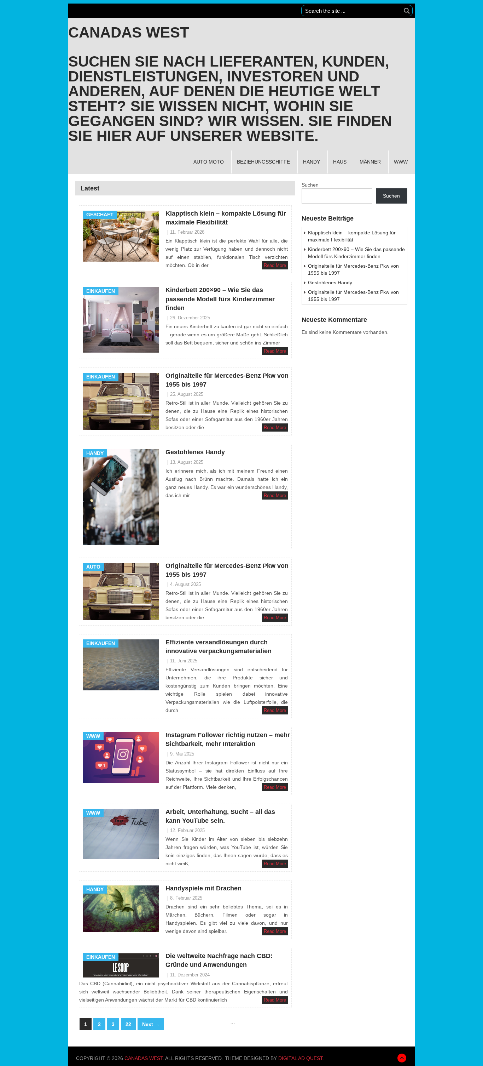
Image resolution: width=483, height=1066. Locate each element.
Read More (275, 265)
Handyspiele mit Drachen (203, 888)
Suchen (310, 185)
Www (401, 162)
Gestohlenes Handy (195, 452)
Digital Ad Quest (300, 1058)
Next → (150, 1024)
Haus (340, 162)
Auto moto (208, 162)
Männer (370, 162)
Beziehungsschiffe (263, 162)
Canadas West (128, 32)
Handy (311, 162)
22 (128, 1024)
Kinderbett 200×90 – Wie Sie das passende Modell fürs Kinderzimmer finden (220, 298)
